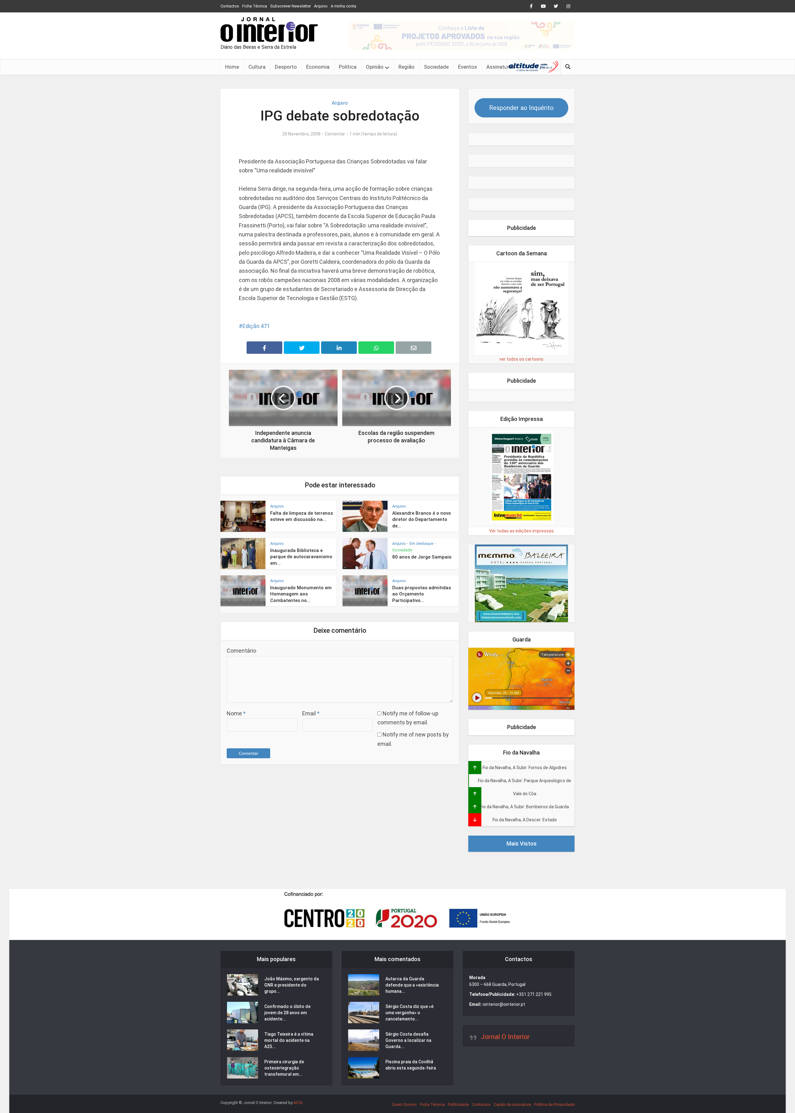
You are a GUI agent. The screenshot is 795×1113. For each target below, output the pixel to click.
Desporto (286, 67)
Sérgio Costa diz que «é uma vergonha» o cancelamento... (409, 1012)
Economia (317, 67)
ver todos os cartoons (521, 359)
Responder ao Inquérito (521, 108)
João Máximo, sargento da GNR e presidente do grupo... (291, 985)
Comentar (335, 133)
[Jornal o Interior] (269, 29)
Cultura (257, 67)
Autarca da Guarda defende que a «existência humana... (412, 985)
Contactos (229, 6)
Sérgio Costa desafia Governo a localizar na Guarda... (408, 1040)
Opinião (375, 67)
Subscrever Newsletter (290, 6)
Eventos (467, 67)
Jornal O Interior (505, 1037)
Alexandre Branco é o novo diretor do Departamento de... (421, 519)
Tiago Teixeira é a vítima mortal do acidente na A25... (288, 1040)
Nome (236, 713)
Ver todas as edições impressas (521, 530)
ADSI (297, 1102)
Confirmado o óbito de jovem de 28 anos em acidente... (287, 1012)
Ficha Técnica (254, 6)
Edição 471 (256, 326)
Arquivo (321, 6)
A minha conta (343, 6)
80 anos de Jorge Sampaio (422, 557)
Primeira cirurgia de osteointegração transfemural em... (284, 1068)
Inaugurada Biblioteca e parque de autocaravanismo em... (301, 557)
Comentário (241, 650)
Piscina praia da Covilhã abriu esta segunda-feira (410, 1064)
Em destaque (421, 543)
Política (348, 67)
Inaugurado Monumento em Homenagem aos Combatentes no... (301, 594)
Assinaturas (500, 67)
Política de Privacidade (554, 1104)
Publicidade (458, 1104)
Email (311, 713)
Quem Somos (404, 1104)
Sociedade (436, 67)
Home (232, 67)
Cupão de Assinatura (512, 1104)
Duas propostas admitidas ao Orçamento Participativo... (421, 594)
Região (406, 67)
